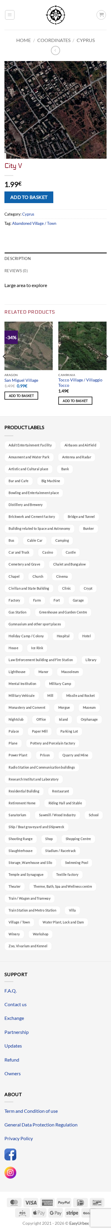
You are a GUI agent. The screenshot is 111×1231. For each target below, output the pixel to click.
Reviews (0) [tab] (16, 270)
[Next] (106, 368)
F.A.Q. (10, 990)
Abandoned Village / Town (34, 223)
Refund (11, 1059)
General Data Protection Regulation (41, 1124)
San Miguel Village (21, 380)
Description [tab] (17, 258)
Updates (13, 1045)
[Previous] (4, 368)
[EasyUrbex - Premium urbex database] (55, 15)
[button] (10, 15)
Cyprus (86, 40)
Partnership (16, 1032)
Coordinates (53, 40)
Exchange (14, 1018)
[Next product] (55, 50)
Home (23, 40)
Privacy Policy (18, 1138)
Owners (12, 1073)
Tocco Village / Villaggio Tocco (80, 383)
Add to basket (29, 197)
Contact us (15, 1004)
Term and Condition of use (31, 1111)
